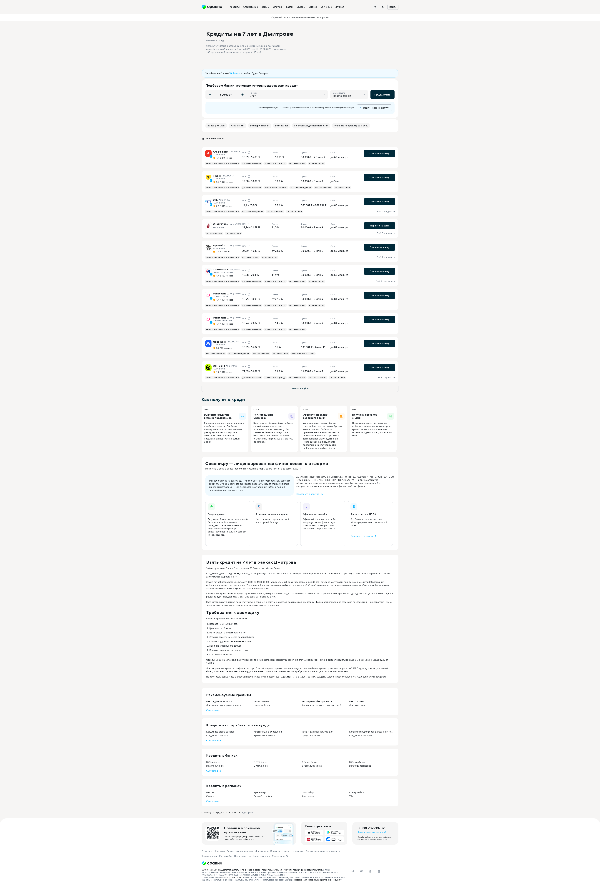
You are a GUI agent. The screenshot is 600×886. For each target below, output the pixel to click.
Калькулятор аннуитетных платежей (321, 705)
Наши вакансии (261, 856)
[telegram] (352, 871)
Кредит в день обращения (268, 731)
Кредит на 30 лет (311, 735)
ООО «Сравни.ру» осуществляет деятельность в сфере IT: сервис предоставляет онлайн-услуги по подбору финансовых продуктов (262, 869)
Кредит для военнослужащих (317, 731)
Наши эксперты (242, 856)
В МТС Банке (261, 765)
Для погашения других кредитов (223, 705)
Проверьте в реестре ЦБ (309, 493)
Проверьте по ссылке (361, 536)
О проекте (207, 851)
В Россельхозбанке (312, 765)
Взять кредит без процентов (317, 701)
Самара (210, 796)
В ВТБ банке (260, 762)
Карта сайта (225, 856)
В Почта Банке (309, 762)
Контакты (220, 851)
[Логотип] (212, 863)
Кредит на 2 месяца (217, 735)
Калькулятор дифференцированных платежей (371, 731)
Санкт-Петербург (263, 796)
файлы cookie (235, 877)
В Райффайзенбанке (360, 765)
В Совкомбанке (357, 762)
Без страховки (357, 701)
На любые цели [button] (316, 163)
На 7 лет (233, 812)
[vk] (361, 871)
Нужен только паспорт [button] (276, 187)
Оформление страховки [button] (303, 353)
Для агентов (261, 851)
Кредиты (220, 812)
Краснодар (260, 792)
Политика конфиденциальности (322, 851)
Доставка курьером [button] (251, 163)
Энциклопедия (209, 856)
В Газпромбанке (215, 765)
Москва (210, 792)
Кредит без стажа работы (220, 731)
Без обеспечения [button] (297, 163)
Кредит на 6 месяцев (360, 735)
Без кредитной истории (219, 701)
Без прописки (261, 701)
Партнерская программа (240, 851)
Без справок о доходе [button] (275, 163)
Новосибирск (309, 792)
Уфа (351, 796)
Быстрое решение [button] (317, 377)
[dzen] (378, 871)
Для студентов (357, 705)
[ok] (370, 871)
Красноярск (308, 796)
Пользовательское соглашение (287, 851)
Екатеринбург (356, 792)
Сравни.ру (206, 812)
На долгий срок (262, 705)
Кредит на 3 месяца (264, 735)
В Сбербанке (213, 762)
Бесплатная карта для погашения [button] (222, 163)
